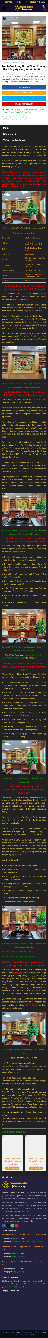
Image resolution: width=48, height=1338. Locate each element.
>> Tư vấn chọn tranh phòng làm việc (18, 957)
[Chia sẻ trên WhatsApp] (4, 118)
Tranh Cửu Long (18, 63)
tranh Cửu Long (13, 817)
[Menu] (4, 8)
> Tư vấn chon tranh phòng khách (18, 951)
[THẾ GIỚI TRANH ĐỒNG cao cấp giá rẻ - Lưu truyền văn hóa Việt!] (24, 8)
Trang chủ (5, 63)
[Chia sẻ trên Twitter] (12, 118)
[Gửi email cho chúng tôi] (8, 1226)
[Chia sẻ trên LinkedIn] (25, 118)
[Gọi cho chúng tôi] (12, 1226)
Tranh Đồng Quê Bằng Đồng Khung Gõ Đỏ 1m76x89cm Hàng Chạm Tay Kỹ (12, 1160)
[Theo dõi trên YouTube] (16, 1226)
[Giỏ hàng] (44, 8)
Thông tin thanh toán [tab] (14, 140)
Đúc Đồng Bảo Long (29, 1335)
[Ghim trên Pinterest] (21, 118)
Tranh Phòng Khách (31, 109)
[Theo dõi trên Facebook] (4, 1226)
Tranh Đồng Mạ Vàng (24, 1332)
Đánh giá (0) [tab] (10, 134)
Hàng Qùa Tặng (18, 1256)
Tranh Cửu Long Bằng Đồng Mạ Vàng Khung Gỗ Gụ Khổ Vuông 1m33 (36, 1160)
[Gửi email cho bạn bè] (16, 118)
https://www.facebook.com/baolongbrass (27, 1241)
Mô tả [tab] (6, 128)
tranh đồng (19, 973)
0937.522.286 (10, 2)
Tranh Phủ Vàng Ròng (23, 112)
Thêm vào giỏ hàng (12, 1168)
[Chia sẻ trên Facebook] (8, 118)
